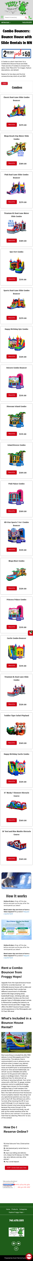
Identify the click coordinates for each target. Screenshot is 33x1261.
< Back (4, 83)
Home (8, 1209)
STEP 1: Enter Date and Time (16, 1168)
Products (15, 1209)
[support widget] (29, 1257)
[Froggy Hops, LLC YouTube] (18, 1243)
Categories (23, 1209)
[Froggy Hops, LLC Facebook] (14, 1243)
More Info (11, 124)
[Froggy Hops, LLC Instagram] (16, 1249)
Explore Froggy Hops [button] (16, 1212)
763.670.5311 (27, 22)
